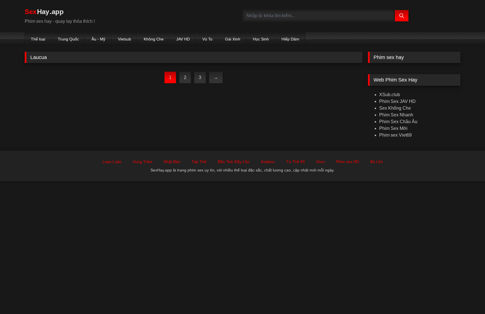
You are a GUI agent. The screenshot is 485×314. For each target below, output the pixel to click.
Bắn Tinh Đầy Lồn (234, 161)
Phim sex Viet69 (395, 135)
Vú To (207, 39)
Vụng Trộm (142, 161)
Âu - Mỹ (98, 39)
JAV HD (183, 39)
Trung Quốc (68, 39)
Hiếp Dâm (290, 39)
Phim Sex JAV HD (397, 101)
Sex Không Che (395, 108)
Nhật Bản (172, 161)
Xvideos (268, 161)
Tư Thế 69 (295, 161)
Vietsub (124, 39)
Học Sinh (261, 39)
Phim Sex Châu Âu (398, 121)
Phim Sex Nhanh (396, 114)
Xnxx (320, 161)
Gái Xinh (232, 39)
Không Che (154, 39)
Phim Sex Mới (393, 128)
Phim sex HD (347, 161)
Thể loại (38, 39)
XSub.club (389, 94)
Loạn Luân (112, 161)
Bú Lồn (376, 161)
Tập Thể (199, 161)
